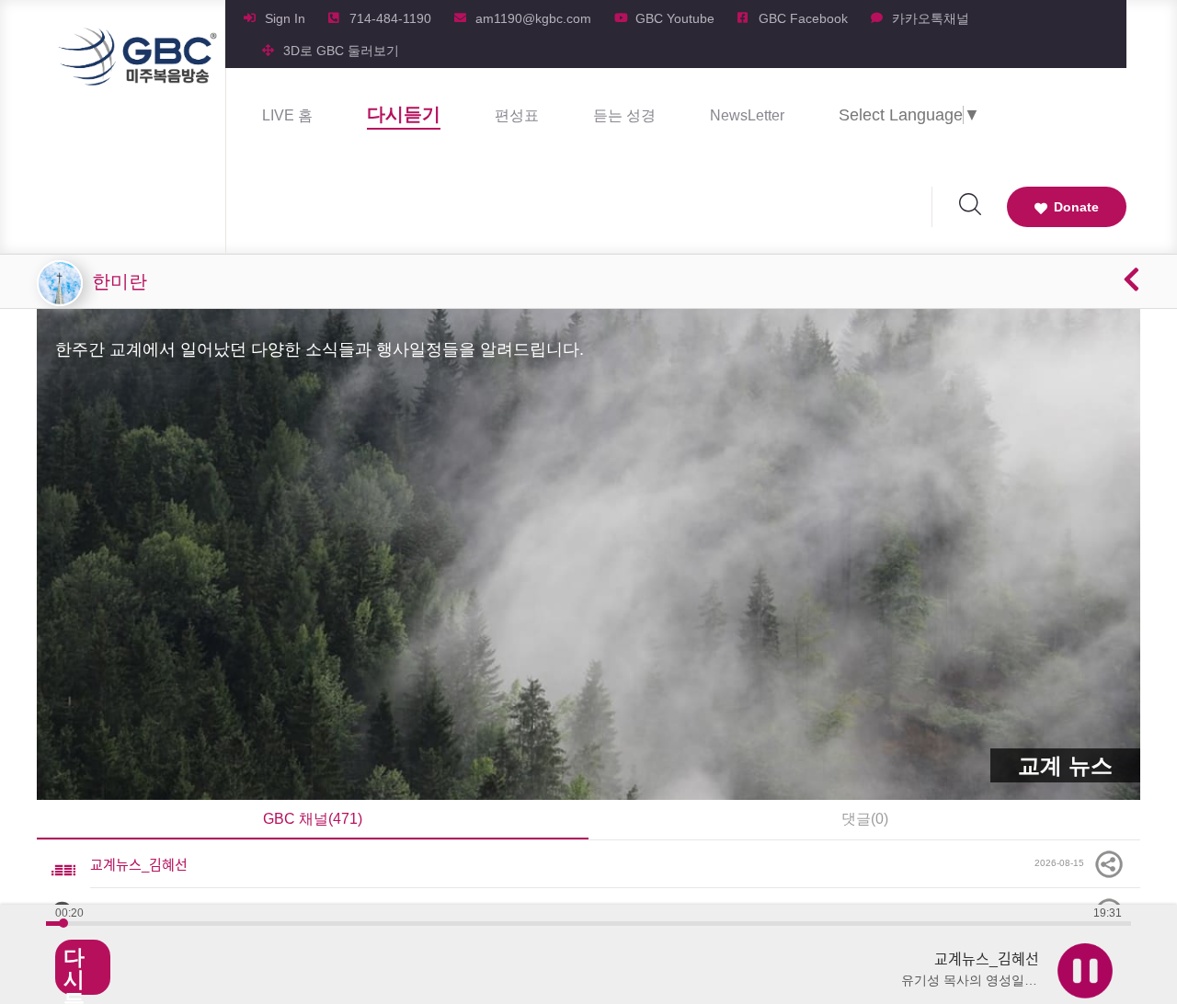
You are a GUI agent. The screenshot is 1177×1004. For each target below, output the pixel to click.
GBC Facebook (803, 18)
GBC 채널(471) (312, 819)
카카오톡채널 (930, 18)
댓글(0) (864, 819)
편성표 (517, 115)
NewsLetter (747, 115)
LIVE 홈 (287, 115)
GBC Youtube (674, 18)
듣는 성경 (624, 115)
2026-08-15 (1063, 863)
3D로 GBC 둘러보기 (341, 50)
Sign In (285, 18)
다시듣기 (403, 114)
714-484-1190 (390, 18)
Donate (1076, 207)
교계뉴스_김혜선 (139, 865)
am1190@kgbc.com (533, 18)
